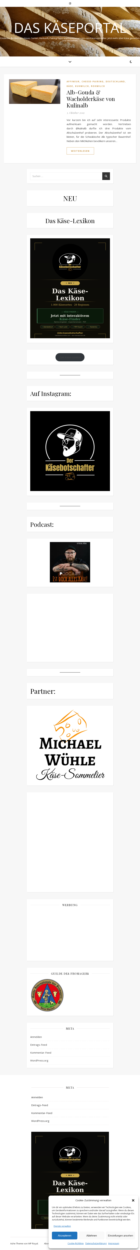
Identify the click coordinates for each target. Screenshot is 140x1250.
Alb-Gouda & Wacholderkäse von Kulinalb (91, 98)
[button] (133, 1200)
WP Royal (33, 1243)
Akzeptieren (64, 1235)
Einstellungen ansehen (120, 1235)
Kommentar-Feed (40, 1052)
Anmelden (36, 1037)
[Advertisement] (70, 933)
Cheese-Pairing (93, 81)
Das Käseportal (70, 27)
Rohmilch (98, 86)
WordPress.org (39, 1060)
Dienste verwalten (62, 1226)
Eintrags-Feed (38, 1044)
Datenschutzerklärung (96, 1243)
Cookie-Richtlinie (76, 1243)
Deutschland (115, 81)
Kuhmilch (82, 86)
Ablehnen (91, 1235)
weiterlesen (80, 150)
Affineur (73, 81)
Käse (70, 86)
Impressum (113, 1243)
